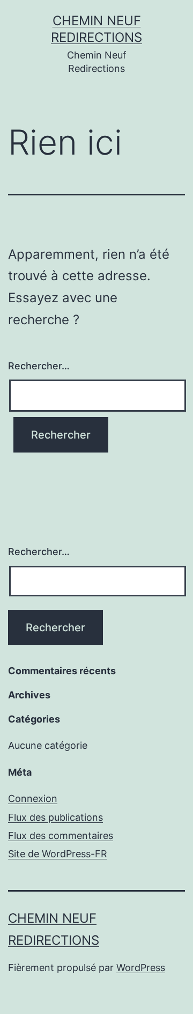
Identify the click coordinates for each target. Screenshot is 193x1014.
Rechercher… (39, 365)
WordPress (140, 967)
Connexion (32, 798)
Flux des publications (55, 817)
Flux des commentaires (60, 835)
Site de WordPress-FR (57, 853)
